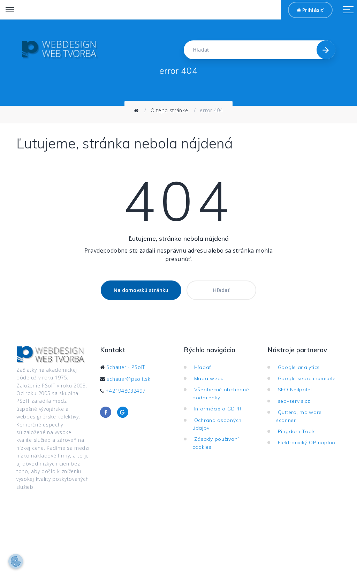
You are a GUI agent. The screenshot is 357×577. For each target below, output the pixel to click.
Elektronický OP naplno (308, 442)
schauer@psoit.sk (128, 379)
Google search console (308, 378)
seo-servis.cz (296, 401)
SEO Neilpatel (297, 389)
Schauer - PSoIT (125, 367)
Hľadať (221, 290)
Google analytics (300, 367)
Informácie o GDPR (219, 409)
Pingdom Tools (298, 431)
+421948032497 (125, 390)
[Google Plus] (122, 412)
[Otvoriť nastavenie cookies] (15, 561)
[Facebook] (105, 412)
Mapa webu (210, 378)
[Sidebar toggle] (348, 9)
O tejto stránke (169, 110)
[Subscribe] (326, 49)
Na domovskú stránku (141, 290)
